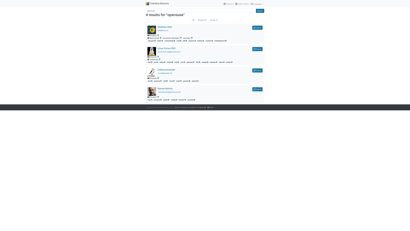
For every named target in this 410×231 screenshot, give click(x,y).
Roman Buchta (165, 88)
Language (257, 4)
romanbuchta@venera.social (169, 92)
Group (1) (214, 20)
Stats (211, 107)
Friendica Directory (159, 3)
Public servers (243, 4)
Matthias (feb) (165, 27)
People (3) (202, 20)
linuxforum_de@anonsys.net (169, 52)
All (193, 20)
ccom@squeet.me (165, 73)
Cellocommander (166, 69)
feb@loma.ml (163, 30)
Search (260, 11)
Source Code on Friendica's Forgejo (189, 107)
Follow (258, 28)
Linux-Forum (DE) (167, 48)
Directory (230, 4)
